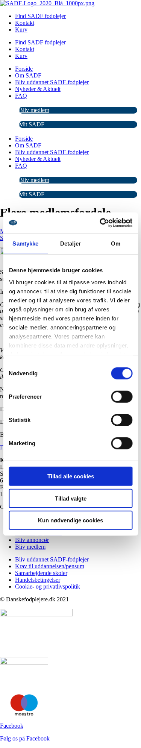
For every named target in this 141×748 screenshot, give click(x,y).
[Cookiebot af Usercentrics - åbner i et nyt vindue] (100, 223)
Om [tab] (115, 243)
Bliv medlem (34, 110)
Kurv (21, 29)
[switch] (121, 397)
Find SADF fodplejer (40, 16)
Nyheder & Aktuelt (38, 89)
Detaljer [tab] (70, 243)
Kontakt (24, 23)
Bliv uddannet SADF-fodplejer (52, 82)
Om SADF (28, 75)
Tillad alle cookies (70, 476)
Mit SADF (31, 124)
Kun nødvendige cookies (70, 520)
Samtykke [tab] (25, 243)
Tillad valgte (70, 498)
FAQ (21, 96)
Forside (24, 68)
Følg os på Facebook (25, 738)
